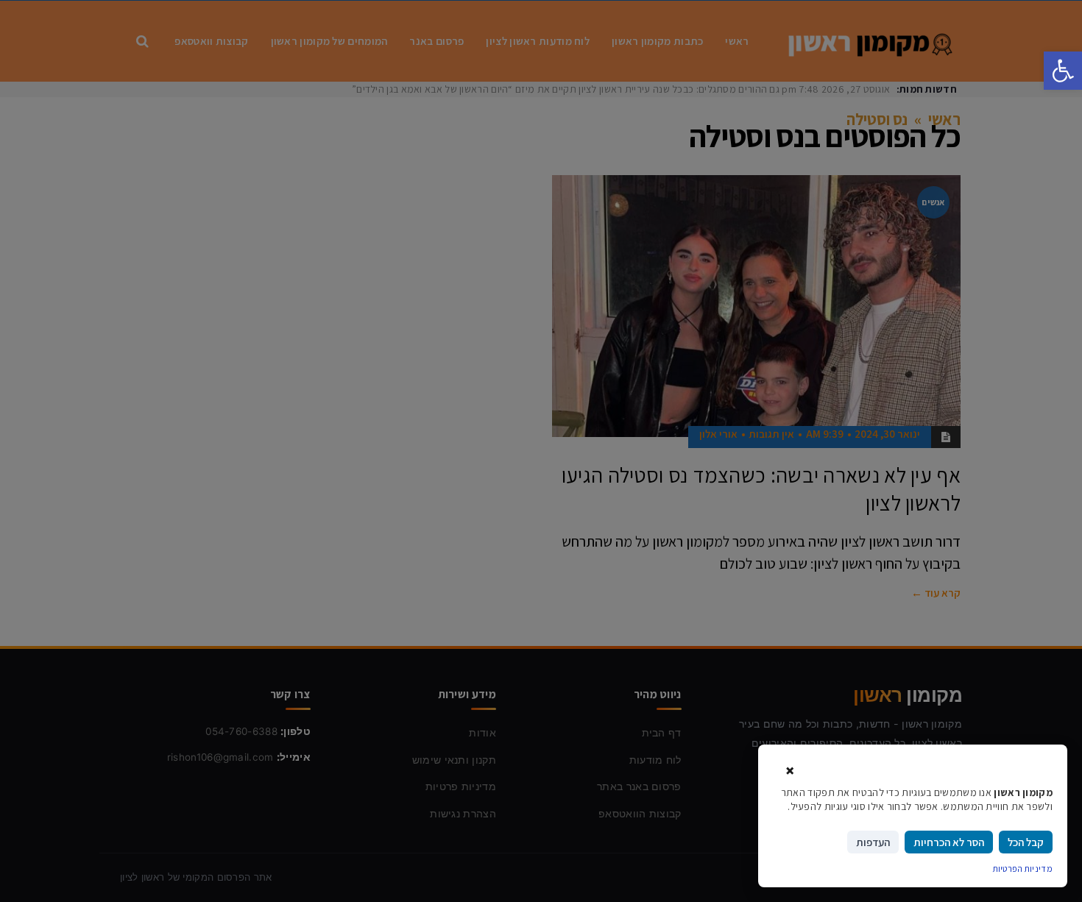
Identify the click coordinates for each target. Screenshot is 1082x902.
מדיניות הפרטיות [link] (1023, 868)
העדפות (873, 842)
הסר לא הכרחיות (948, 842)
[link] (1063, 71)
